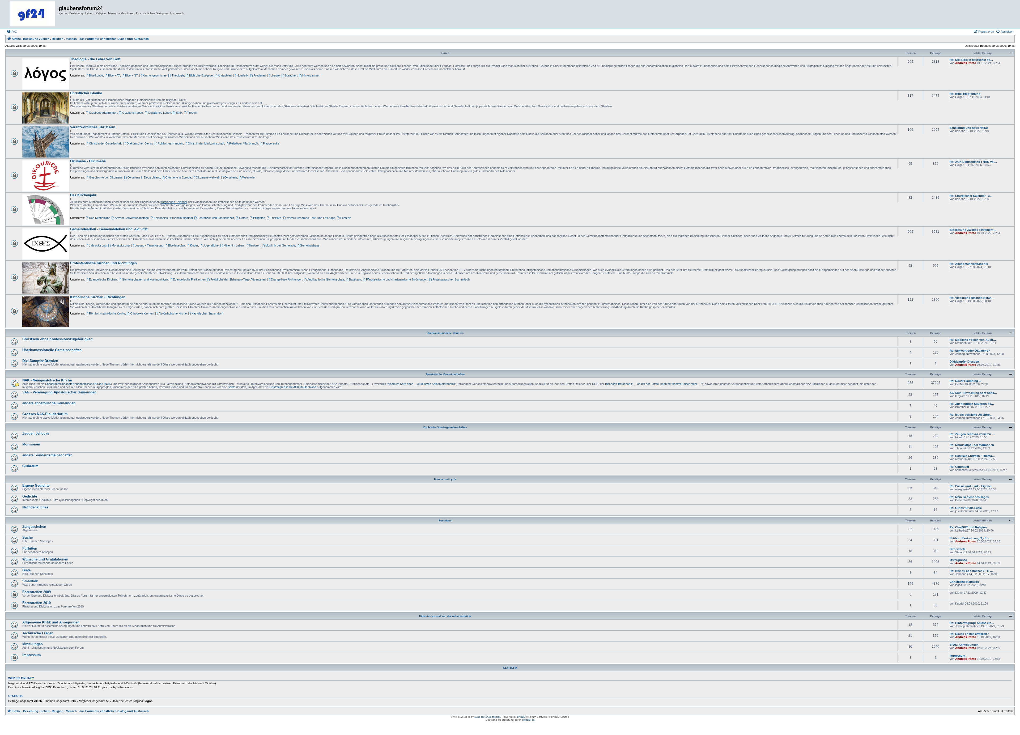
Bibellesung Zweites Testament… (973, 229)
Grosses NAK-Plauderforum (45, 414)
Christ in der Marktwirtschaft (206, 143)
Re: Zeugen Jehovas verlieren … (972, 434)
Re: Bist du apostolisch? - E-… (971, 570)
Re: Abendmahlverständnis (969, 263)
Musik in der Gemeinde (280, 245)
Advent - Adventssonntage (132, 217)
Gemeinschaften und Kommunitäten (145, 279)
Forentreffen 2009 (36, 592)
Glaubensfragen (132, 112)
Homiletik (242, 75)
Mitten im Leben (234, 245)
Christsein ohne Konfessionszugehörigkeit (57, 339)
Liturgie (275, 75)
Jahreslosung (98, 245)
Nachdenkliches (35, 507)
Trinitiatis (276, 217)
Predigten (259, 75)
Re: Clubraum (959, 466)
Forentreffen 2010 (36, 603)
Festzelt (345, 217)
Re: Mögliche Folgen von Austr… (973, 339)
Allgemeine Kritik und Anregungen (50, 622)
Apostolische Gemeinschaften (445, 374)
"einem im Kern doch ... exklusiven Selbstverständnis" (421, 383)
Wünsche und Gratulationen (45, 559)
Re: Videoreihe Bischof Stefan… (972, 297)
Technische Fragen (37, 633)
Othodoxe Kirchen (142, 313)
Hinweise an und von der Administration (445, 616)
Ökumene (230, 177)
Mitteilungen (32, 644)
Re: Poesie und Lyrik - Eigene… (972, 486)
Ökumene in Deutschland (144, 177)
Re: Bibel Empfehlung (965, 93)
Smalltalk (30, 581)
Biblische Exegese (201, 75)
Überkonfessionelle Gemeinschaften (52, 350)
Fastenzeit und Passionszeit (216, 217)
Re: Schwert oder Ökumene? (970, 350)
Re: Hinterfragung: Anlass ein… (972, 622)
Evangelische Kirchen (103, 279)
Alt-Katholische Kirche (173, 313)
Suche (27, 537)
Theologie (178, 75)
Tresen (192, 112)
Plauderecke (271, 143)
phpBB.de (528, 719)
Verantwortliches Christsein (92, 127)
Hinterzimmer (311, 75)
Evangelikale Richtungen (286, 279)
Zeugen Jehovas (35, 433)
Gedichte (29, 496)
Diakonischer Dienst (140, 143)
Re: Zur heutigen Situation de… (972, 403)
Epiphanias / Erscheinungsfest (173, 217)
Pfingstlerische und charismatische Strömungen (396, 279)
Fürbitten (29, 548)
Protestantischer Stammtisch (451, 279)
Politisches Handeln (170, 143)
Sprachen (291, 75)
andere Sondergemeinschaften (47, 455)
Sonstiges (445, 520)
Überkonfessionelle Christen (445, 333)
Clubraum (30, 466)
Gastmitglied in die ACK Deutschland (292, 387)
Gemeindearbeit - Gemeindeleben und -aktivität (108, 229)
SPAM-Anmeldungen (964, 644)
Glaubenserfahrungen (103, 112)
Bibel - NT (131, 75)
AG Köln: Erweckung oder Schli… (973, 392)
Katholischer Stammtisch (207, 313)
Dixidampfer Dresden (964, 361)
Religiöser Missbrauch (243, 143)
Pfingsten (259, 217)
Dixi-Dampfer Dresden (40, 361)
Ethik (179, 112)
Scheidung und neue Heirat (969, 127)
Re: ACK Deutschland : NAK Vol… (973, 161)
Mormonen (31, 444)
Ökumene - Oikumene (88, 161)
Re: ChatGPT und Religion (968, 527)
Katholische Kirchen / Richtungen (97, 297)
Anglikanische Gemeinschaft (325, 279)
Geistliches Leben (159, 112)
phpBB (521, 716)
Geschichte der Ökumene (105, 177)
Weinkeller (249, 177)
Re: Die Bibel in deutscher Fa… (971, 59)
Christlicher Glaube (86, 93)
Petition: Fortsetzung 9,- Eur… (971, 538)
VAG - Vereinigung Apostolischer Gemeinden (59, 392)
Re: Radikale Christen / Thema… (972, 455)
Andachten (225, 75)
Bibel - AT (114, 75)
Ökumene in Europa (178, 177)
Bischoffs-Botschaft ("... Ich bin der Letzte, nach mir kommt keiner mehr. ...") (654, 383)
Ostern (243, 217)
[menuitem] (12, 31)
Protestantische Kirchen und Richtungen (103, 263)
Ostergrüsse (958, 560)
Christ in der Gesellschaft (105, 143)
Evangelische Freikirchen (189, 279)
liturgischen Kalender (173, 201)
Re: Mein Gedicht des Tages (969, 497)
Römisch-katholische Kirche (107, 313)
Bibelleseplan (176, 245)
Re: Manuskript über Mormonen (972, 445)
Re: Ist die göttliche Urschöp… (971, 414)
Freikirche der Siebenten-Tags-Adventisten (238, 279)
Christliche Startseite (964, 581)
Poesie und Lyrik (445, 479)
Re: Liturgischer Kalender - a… (971, 195)
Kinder (194, 245)
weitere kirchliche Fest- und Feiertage (311, 217)
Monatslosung (121, 245)
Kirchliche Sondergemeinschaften (445, 427)
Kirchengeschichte (155, 75)
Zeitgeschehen (34, 527)
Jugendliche (211, 245)
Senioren (254, 245)
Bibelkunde (96, 75)
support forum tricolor (487, 716)
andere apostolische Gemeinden (48, 403)
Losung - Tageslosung (149, 245)
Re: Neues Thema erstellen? (969, 633)
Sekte (231, 387)
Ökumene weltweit (207, 177)
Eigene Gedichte (35, 485)
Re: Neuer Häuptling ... (965, 381)
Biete (26, 570)
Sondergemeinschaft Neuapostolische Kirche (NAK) (78, 383)
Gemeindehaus (310, 245)
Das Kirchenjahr (83, 195)
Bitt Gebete (958, 549)
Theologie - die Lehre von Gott (95, 59)
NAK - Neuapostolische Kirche (47, 380)
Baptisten (355, 279)
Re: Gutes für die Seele (966, 507)
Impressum (31, 655)
